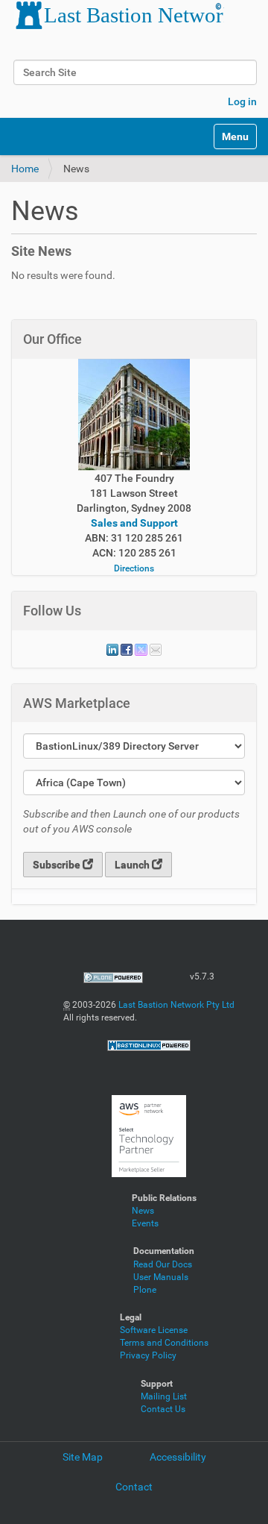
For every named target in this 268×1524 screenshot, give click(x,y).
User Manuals (160, 1277)
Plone (144, 1290)
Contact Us (163, 1409)
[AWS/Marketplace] (149, 1135)
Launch (133, 865)
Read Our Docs (162, 1264)
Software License (154, 1330)
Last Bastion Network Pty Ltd (176, 1005)
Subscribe (58, 865)
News (143, 1210)
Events (145, 1223)
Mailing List (164, 1396)
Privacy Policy (148, 1355)
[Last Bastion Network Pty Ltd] (117, 15)
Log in (242, 101)
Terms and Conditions (164, 1343)
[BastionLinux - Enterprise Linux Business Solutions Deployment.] (149, 1045)
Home (25, 169)
